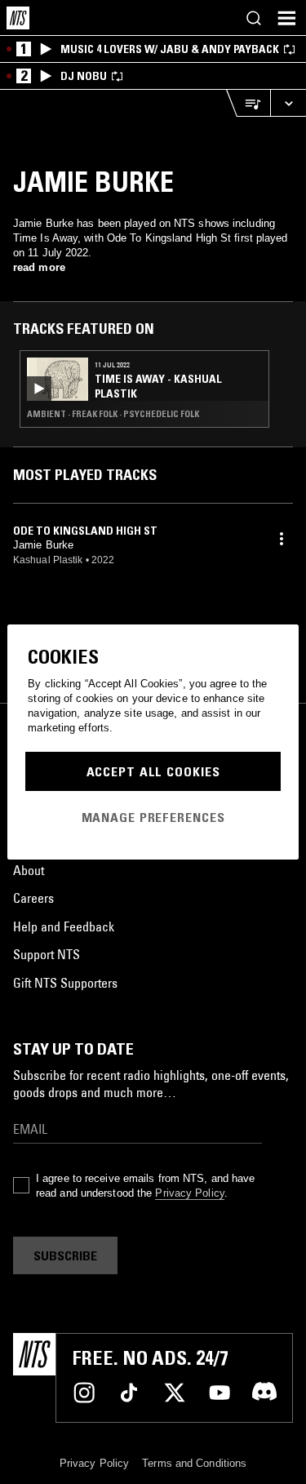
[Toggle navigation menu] (286, 18)
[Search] (253, 18)
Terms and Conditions (194, 1463)
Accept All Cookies (153, 771)
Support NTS (46, 954)
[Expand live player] (288, 103)
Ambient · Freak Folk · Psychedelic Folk (113, 414)
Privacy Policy (189, 1193)
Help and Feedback (63, 926)
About (28, 870)
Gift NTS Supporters (65, 983)
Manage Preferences (153, 817)
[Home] (18, 18)
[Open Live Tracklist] (248, 103)
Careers (33, 898)
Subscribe (65, 1255)
